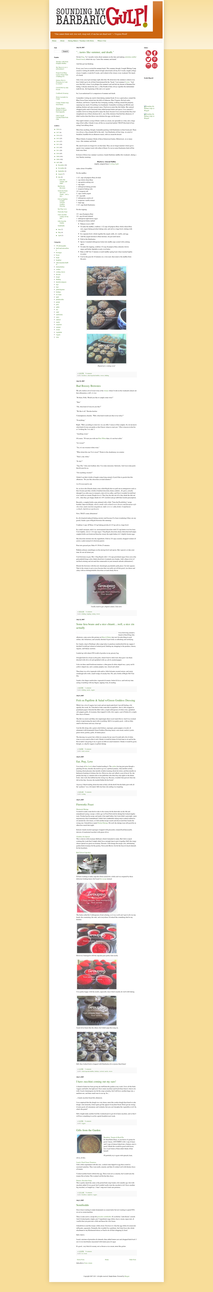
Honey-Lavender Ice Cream (62, 98)
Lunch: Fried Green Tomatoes (86, 1162)
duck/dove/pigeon (61, 282)
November (61, 168)
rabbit (57, 307)
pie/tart (58, 302)
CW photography (61, 246)
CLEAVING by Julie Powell (62, 88)
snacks (88, 690)
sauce (57, 317)
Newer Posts (80, 1259)
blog (82, 57)
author (114, 766)
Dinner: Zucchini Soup (84, 1180)
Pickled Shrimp (103, 823)
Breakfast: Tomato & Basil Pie (114, 1137)
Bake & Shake (106, 637)
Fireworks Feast (85, 804)
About (62, 41)
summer (58, 327)
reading (84, 794)
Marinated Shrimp (82, 809)
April (60, 235)
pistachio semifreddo (104, 1216)
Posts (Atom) (88, 1263)
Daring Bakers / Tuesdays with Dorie (81, 41)
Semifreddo (82, 1205)
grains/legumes (60, 289)
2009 (58, 156)
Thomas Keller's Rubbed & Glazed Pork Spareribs (61, 110)
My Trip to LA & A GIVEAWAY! (62, 68)
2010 (58, 153)
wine (57, 337)
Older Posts (132, 1259)
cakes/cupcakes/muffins (93, 375)
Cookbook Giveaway (62, 93)
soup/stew (89, 1194)
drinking (84, 614)
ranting (94, 614)
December (61, 165)
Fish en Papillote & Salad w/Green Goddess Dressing (105, 700)
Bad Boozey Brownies (88, 386)
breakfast (84, 375)
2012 (58, 147)
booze (57, 255)
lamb (57, 297)
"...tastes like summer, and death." (95, 52)
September (61, 171)
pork (57, 304)
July (59, 177)
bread (57, 257)
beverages (59, 252)
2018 (58, 129)
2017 (58, 132)
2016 (58, 135)
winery (106, 390)
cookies (58, 269)
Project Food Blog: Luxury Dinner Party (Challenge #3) (62, 74)
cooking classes (60, 272)
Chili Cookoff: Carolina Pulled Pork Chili (62, 117)
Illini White (102, 438)
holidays (97, 1071)
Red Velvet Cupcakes (83, 852)
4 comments (89, 612)
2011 (58, 150)
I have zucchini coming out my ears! (96, 1081)
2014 (58, 141)
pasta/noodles (60, 299)
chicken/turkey (60, 267)
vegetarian (59, 332)
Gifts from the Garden (88, 1130)
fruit (57, 287)
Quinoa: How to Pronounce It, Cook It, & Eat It (61, 82)
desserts (58, 274)
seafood (87, 751)
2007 (58, 162)
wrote (127, 82)
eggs (57, 284)
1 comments (88, 688)
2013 (58, 144)
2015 (58, 138)
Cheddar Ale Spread (83, 836)
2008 (58, 159)
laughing (89, 614)
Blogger (127, 1276)
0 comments (89, 373)
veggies (93, 690)
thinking (107, 375)
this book (89, 766)
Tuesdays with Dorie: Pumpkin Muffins (62, 62)
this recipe (103, 879)
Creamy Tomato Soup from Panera (62, 103)
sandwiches (59, 314)
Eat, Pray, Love (84, 761)
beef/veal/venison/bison (62, 249)
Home (54, 41)
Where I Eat (102, 41)
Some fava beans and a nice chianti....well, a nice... (63, 193)
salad (83, 751)
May (59, 232)
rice (57, 309)
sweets (102, 375)
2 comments (88, 1069)
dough (58, 277)
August (60, 174)
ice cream (84, 1253)
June (59, 229)
